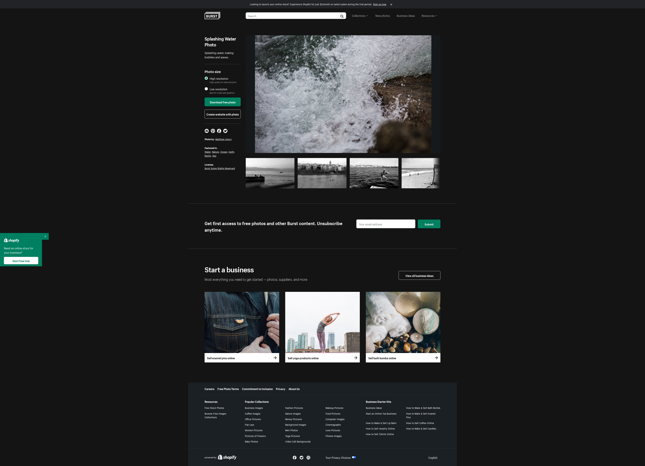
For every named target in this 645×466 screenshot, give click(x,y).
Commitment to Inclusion (257, 388)
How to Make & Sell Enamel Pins (421, 415)
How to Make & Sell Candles (421, 428)
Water (208, 151)
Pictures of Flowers (255, 436)
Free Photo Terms (228, 388)
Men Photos (291, 430)
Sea (214, 155)
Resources (428, 15)
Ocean (223, 151)
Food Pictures (333, 413)
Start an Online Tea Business (381, 413)
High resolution (219, 78)
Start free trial (21, 260)
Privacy (280, 388)
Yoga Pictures (292, 436)
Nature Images (293, 413)
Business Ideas (374, 408)
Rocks (208, 155)
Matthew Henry (223, 139)
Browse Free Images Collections (215, 415)
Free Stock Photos (214, 408)
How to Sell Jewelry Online (380, 428)
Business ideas (406, 15)
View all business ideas (419, 275)
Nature (215, 151)
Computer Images (335, 419)
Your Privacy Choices (338, 457)
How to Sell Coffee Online (420, 423)
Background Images (295, 424)
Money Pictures (293, 419)
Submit (429, 224)
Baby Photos (251, 441)
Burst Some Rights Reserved (220, 168)
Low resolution (218, 89)
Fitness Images (334, 436)
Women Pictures (254, 430)
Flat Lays (249, 424)
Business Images (254, 408)
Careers (209, 388)
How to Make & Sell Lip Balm (381, 423)
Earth (231, 151)
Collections (359, 15)
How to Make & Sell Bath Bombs (423, 408)
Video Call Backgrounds (298, 441)
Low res (284, 184)
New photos (382, 15)
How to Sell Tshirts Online (380, 434)
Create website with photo (222, 114)
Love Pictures (333, 430)
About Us (294, 388)
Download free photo (222, 102)
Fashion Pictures (294, 408)
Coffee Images (252, 413)
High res (271, 184)
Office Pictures (253, 419)
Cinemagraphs (333, 424)
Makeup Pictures (334, 408)
